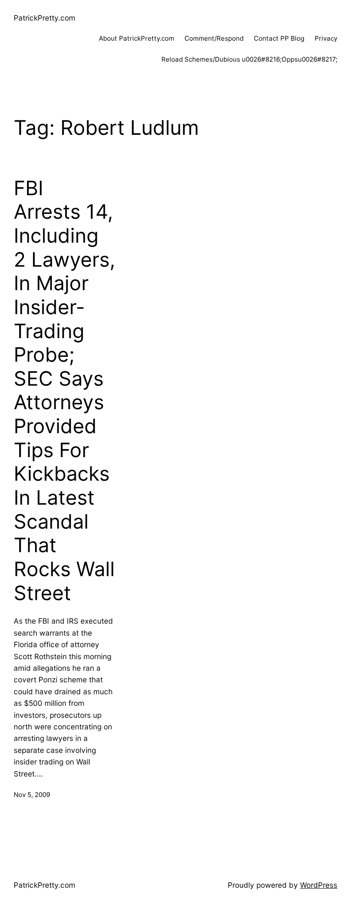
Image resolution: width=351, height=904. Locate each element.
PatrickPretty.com (44, 17)
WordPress (318, 884)
